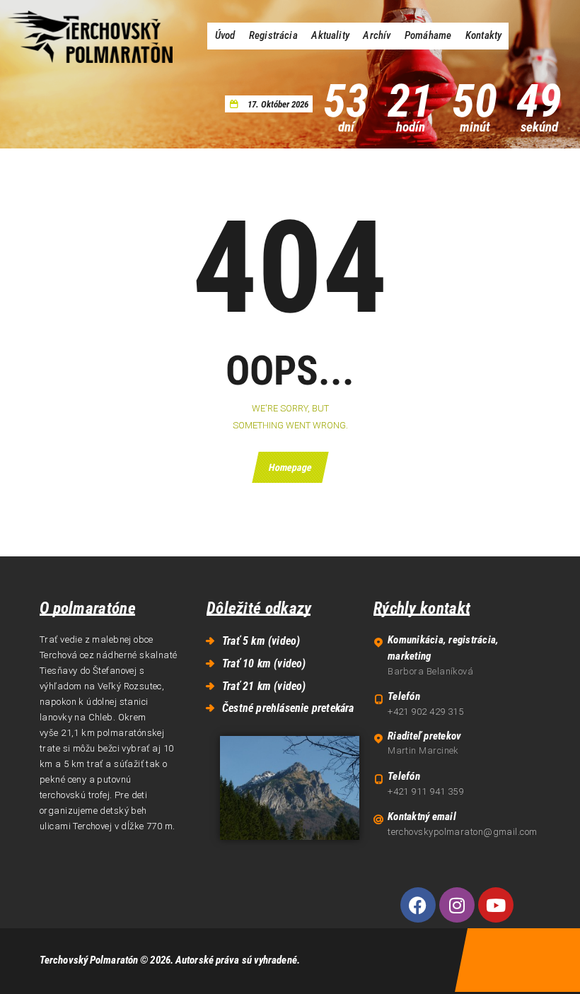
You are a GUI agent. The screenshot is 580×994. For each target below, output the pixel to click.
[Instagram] (457, 905)
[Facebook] (418, 905)
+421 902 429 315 (425, 711)
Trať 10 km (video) (264, 663)
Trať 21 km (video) (264, 686)
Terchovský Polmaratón (89, 960)
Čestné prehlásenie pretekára (288, 708)
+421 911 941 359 (425, 791)
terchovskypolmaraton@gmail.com (463, 831)
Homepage (290, 467)
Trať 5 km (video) (261, 641)
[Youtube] (496, 905)
